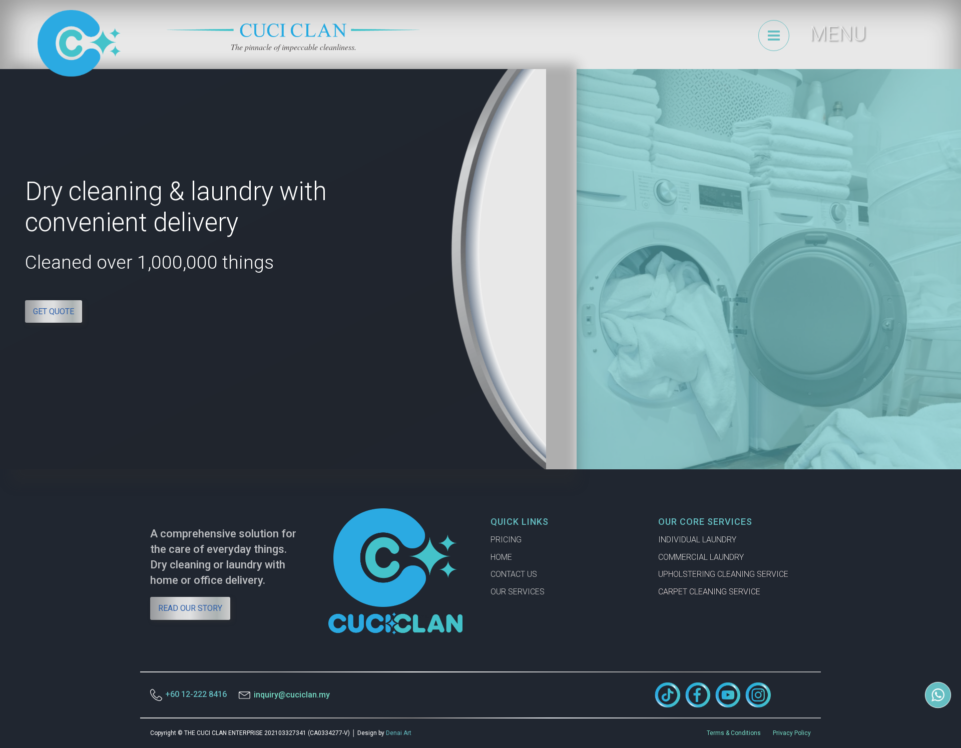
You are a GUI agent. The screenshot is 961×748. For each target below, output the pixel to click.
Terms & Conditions (734, 732)
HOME (501, 557)
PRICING (506, 539)
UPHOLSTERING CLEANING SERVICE (723, 574)
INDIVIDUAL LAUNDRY (697, 539)
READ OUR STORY (190, 608)
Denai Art (398, 732)
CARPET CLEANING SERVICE (709, 591)
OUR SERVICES (518, 591)
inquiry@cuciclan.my (292, 694)
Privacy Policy (792, 732)
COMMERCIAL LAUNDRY (701, 557)
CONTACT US (514, 574)
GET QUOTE (53, 311)
